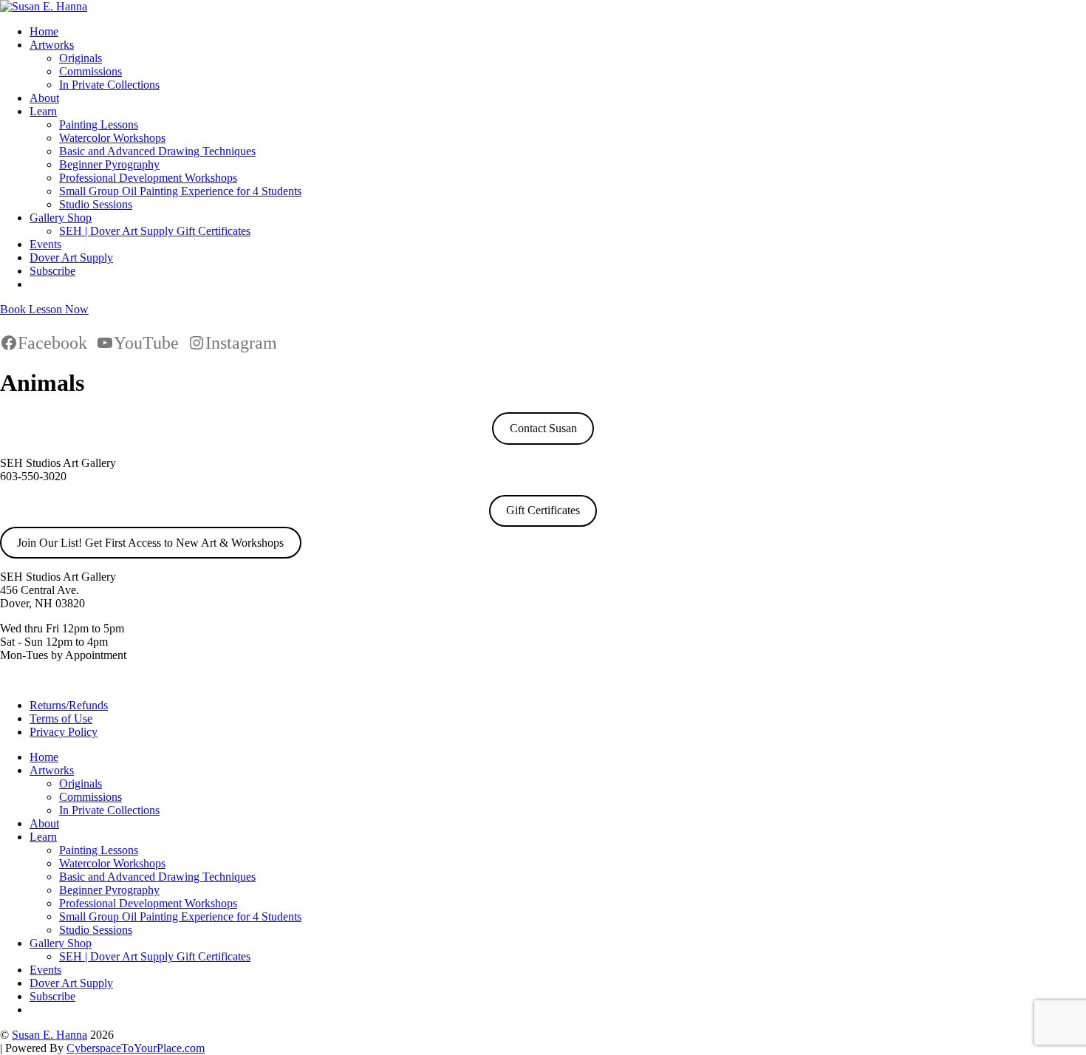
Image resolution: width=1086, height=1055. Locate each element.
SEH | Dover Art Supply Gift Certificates (154, 231)
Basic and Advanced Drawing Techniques (157, 151)
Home (44, 31)
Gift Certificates (543, 510)
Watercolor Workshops (112, 138)
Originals (80, 58)
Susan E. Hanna (49, 1034)
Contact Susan (543, 428)
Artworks (52, 44)
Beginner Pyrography (109, 164)
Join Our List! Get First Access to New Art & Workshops (150, 542)
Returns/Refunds (69, 705)
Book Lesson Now (44, 309)
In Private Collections (109, 84)
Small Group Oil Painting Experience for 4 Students (180, 191)
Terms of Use (61, 718)
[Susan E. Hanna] (43, 6)
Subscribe (52, 270)
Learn (43, 111)
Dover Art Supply (71, 257)
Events (45, 244)
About (44, 98)
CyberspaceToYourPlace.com (135, 1048)
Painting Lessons (98, 124)
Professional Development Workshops (148, 177)
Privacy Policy (64, 731)
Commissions (90, 71)
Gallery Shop (61, 217)
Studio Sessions (95, 204)
